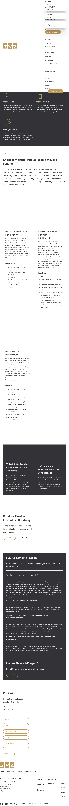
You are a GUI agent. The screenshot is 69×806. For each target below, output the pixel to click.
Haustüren (50, 7)
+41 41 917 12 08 (8, 709)
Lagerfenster (50, 9)
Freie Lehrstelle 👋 (53, 32)
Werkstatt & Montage (53, 16)
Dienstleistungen (50, 19)
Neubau (49, 24)
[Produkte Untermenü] (52, 1)
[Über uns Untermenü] (52, 11)
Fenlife (49, 17)
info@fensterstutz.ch (9, 707)
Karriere (47, 28)
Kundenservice (51, 26)
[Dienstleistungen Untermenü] (57, 19)
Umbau (49, 23)
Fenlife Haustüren (37, 648)
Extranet (63, 792)
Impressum (32, 803)
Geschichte (50, 14)
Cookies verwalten (43, 803)
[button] (34, 576)
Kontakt (47, 30)
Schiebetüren (51, 6)
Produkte (48, 1)
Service (40, 790)
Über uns (48, 11)
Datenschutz (23, 803)
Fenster (49, 4)
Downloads (64, 788)
